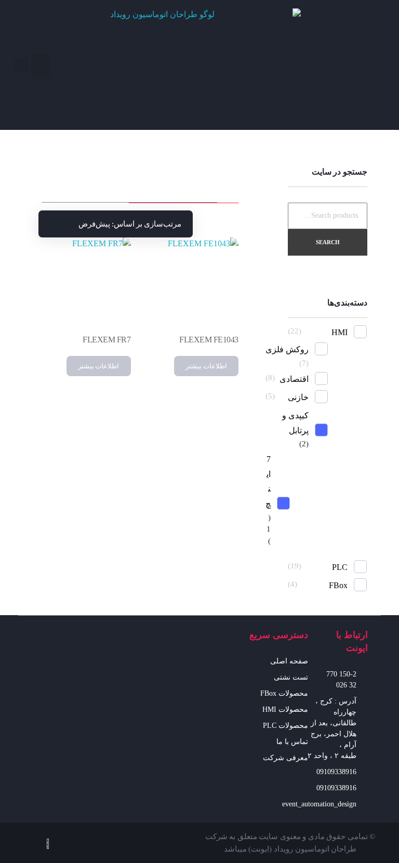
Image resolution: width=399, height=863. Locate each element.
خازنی (298, 397)
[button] (41, 65)
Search (328, 242)
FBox (338, 585)
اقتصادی (294, 379)
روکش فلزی (287, 349)
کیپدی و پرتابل (295, 423)
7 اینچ (268, 481)
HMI (339, 332)
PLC (340, 567)
